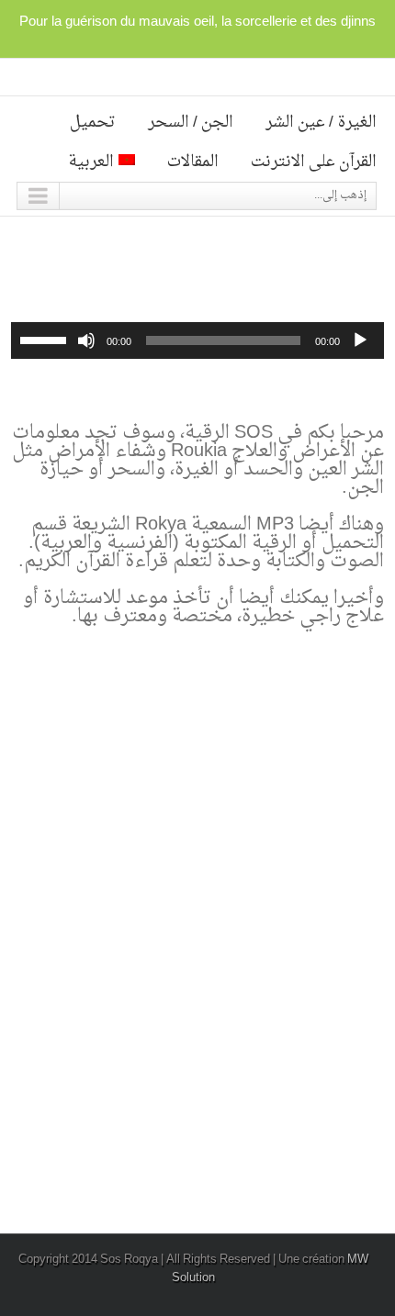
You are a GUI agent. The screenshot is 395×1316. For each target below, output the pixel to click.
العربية (91, 162)
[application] (197, 340)
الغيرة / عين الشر (321, 122)
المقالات (193, 162)
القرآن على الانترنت (314, 162)
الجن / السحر (190, 122)
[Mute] (86, 340)
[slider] (46, 338)
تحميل (93, 122)
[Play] (360, 340)
